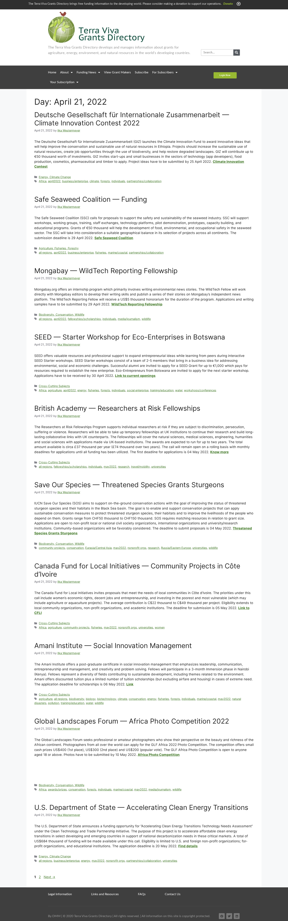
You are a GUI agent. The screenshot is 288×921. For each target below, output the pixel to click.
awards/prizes (57, 789)
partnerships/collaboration (144, 181)
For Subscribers (163, 72)
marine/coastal (117, 252)
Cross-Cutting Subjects (54, 386)
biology (91, 698)
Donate (228, 3)
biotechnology (106, 698)
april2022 (54, 181)
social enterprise (138, 390)
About (64, 72)
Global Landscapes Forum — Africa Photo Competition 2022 (131, 721)
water (178, 390)
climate (94, 181)
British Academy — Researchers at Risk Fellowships (117, 408)
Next (49, 877)
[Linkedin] (237, 916)
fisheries (100, 252)
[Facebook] (222, 916)
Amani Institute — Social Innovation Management (113, 645)
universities (158, 466)
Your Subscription (62, 82)
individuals (118, 181)
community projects (52, 547)
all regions (45, 252)
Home (52, 72)
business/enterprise (75, 181)
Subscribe (141, 72)
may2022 (110, 466)
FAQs (142, 894)
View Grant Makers (117, 72)
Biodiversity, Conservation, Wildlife (61, 314)
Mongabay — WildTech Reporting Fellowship (106, 270)
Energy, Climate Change (55, 177)
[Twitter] (229, 916)
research (124, 466)
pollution (53, 703)
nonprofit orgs (137, 547)
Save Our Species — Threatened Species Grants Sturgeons (129, 485)
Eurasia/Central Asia (98, 547)
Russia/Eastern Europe (176, 547)
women (160, 627)
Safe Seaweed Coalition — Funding (90, 199)
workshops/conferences (200, 390)
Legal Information (60, 894)
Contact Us (172, 894)
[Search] (236, 53)
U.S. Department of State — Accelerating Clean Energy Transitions (141, 807)
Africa (42, 181)
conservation (75, 547)
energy (81, 390)
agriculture (55, 390)
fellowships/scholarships (84, 319)
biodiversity (76, 698)
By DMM (54, 916)
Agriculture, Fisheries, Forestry (59, 248)
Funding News (86, 72)
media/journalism (129, 319)
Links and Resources (105, 894)
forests (105, 181)
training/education (162, 390)
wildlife (146, 319)
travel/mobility (140, 466)
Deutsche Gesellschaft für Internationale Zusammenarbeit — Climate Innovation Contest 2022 (131, 119)
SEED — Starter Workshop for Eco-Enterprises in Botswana (129, 337)
